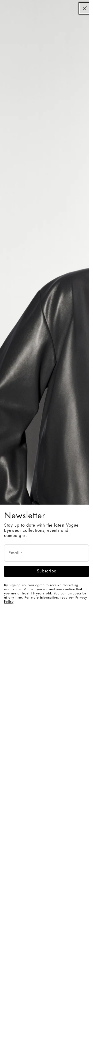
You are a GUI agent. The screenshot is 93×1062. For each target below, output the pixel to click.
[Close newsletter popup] (85, 8)
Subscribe (46, 571)
